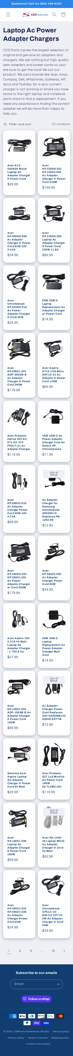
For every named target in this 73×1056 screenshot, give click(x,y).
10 (53, 950)
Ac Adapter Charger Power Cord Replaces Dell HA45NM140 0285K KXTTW (54, 712)
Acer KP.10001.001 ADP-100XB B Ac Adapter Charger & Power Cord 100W (19, 714)
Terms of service (38, 1038)
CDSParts (19, 1031)
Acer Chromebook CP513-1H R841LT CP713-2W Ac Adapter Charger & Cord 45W (52, 915)
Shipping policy (60, 1038)
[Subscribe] (58, 984)
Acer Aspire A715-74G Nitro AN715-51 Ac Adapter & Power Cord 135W (53, 375)
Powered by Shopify (37, 1031)
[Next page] (64, 951)
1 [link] (9, 950)
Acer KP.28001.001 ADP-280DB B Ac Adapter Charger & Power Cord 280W (19, 376)
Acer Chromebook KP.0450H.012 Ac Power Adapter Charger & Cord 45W (18, 309)
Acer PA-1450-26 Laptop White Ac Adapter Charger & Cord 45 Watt (53, 844)
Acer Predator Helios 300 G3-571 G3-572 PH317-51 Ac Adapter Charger (18, 442)
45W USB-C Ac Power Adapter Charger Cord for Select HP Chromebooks (53, 442)
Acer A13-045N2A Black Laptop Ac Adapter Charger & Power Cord (18, 172)
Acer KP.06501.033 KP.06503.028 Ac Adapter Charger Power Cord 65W (17, 913)
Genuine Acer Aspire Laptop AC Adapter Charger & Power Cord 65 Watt (19, 780)
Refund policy (61, 1031)
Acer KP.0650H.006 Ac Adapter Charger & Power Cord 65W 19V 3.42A (19, 241)
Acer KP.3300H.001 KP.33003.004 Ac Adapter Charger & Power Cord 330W (53, 174)
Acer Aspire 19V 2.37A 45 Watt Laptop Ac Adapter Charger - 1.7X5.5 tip (18, 645)
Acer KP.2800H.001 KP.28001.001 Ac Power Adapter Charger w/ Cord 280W (18, 579)
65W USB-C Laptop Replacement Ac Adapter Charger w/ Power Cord (53, 307)
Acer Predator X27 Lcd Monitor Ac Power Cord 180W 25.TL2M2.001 (53, 780)
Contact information (38, 1044)
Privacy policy (16, 1038)
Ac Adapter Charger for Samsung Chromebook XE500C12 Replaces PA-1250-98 (51, 509)
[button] (8, 14)
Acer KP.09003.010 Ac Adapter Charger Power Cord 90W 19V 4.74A (17, 508)
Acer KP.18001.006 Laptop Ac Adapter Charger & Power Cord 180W (18, 846)
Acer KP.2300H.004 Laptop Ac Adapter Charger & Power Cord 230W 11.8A (53, 241)
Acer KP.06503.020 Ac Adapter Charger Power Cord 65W (52, 577)
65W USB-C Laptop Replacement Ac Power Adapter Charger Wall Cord (53, 646)
